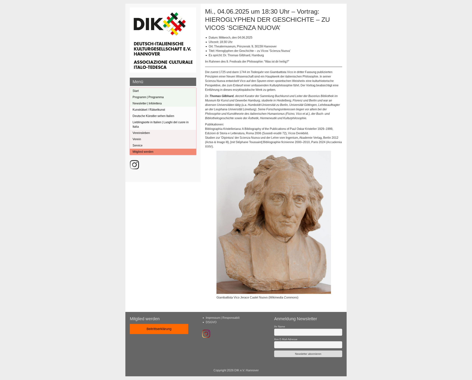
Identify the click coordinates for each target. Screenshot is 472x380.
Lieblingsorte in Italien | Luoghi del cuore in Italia (161, 124)
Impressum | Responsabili (223, 317)
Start (136, 90)
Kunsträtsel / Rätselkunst (149, 109)
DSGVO (211, 322)
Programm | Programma (148, 97)
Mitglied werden (143, 151)
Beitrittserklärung (159, 329)
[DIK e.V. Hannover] (163, 71)
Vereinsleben (141, 132)
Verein (137, 139)
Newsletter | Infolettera (147, 103)
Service (138, 145)
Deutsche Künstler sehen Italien (153, 116)
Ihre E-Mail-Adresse (285, 339)
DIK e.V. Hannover (246, 370)
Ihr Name (279, 326)
